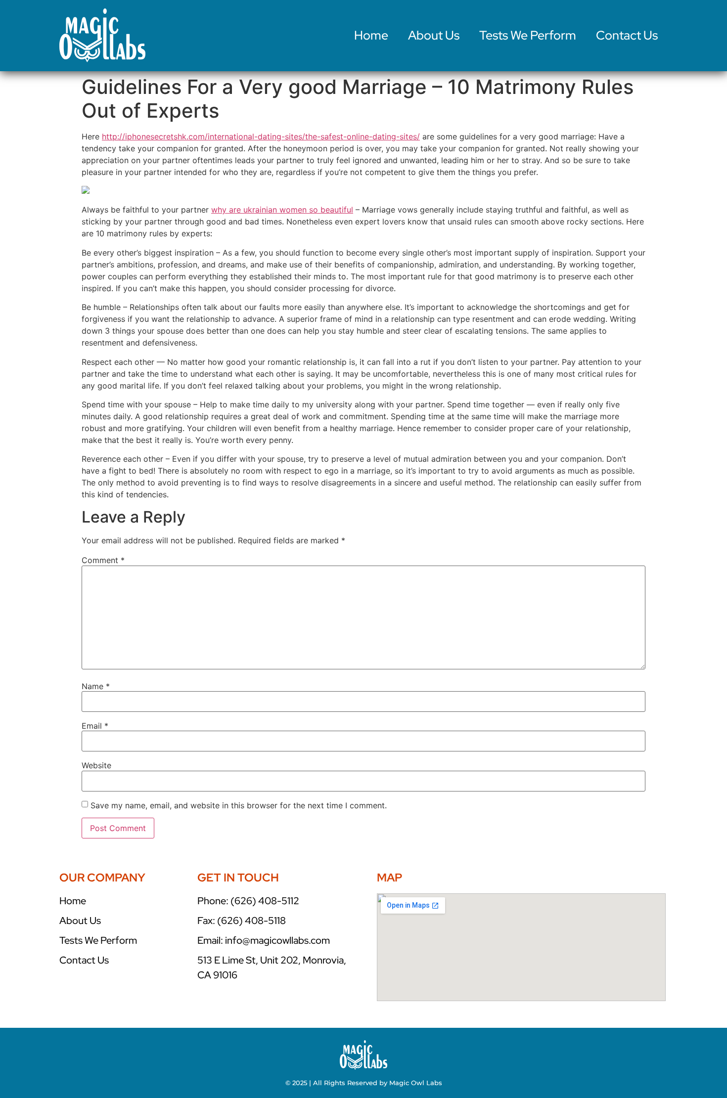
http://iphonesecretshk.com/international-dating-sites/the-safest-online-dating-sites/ (261, 136)
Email (95, 726)
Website (96, 765)
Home (371, 35)
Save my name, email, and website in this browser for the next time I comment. (239, 805)
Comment (103, 560)
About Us (433, 35)
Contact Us (627, 35)
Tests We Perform (527, 35)
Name (96, 686)
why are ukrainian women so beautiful (282, 210)
